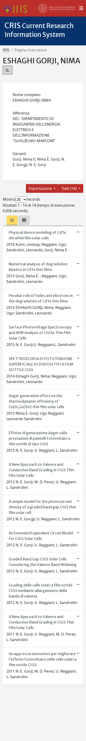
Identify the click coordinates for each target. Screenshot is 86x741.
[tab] (12, 220)
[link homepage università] (56, 8)
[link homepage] (17, 8)
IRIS (6, 50)
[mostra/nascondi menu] (81, 8)
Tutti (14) (69, 188)
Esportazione (41, 188)
